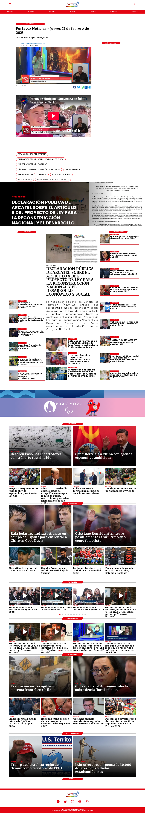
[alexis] (24, 564)
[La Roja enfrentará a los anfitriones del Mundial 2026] (88, 564)
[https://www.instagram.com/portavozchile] (73, 802)
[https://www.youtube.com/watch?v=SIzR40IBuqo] (88, 596)
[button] (32, 154)
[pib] (105, 324)
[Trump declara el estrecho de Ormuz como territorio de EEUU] (105, 307)
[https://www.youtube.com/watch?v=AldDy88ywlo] (88, 632)
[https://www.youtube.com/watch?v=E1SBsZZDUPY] (56, 632)
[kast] (13, 318)
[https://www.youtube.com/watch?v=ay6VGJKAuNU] (120, 632)
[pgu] (105, 358)
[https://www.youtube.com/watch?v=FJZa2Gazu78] (120, 596)
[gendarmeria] (13, 360)
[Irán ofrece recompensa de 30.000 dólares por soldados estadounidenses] (13, 374)
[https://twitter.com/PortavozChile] (65, 802)
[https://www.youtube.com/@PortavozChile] (80, 802)
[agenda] (13, 332)
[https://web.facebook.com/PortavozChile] (58, 802)
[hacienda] (105, 290)
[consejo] (105, 256)
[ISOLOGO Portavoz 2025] (72, 7)
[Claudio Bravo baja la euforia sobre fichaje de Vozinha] (56, 564)
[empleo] (105, 273)
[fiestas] (105, 341)
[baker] (13, 346)
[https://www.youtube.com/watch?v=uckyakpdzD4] (56, 596)
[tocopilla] (105, 238)
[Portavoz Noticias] (10, 5)
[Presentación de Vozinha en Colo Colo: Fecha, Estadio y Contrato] (120, 564)
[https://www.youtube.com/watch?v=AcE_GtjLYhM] (24, 596)
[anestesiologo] (13, 304)
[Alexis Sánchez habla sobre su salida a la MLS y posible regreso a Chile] (105, 375)
